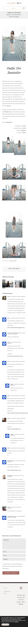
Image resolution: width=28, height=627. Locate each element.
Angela (11, 384)
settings (16, 621)
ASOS (24, 126)
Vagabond (23, 130)
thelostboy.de (8, 122)
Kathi (8, 418)
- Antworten (22, 296)
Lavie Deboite (10, 475)
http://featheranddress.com (14, 470)
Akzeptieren (5, 624)
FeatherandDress (10, 460)
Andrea (8, 507)
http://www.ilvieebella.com (14, 429)
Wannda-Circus (8, 111)
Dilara (8, 395)
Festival (9, 105)
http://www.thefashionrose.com (15, 356)
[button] (3, 284)
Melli (8, 448)
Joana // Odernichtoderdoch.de (13, 332)
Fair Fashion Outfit (12, 260)
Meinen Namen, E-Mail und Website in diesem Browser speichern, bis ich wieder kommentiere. (12, 566)
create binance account (12, 516)
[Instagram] (21, 588)
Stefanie (9, 342)
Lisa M (8, 296)
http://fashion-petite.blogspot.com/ (16, 327)
